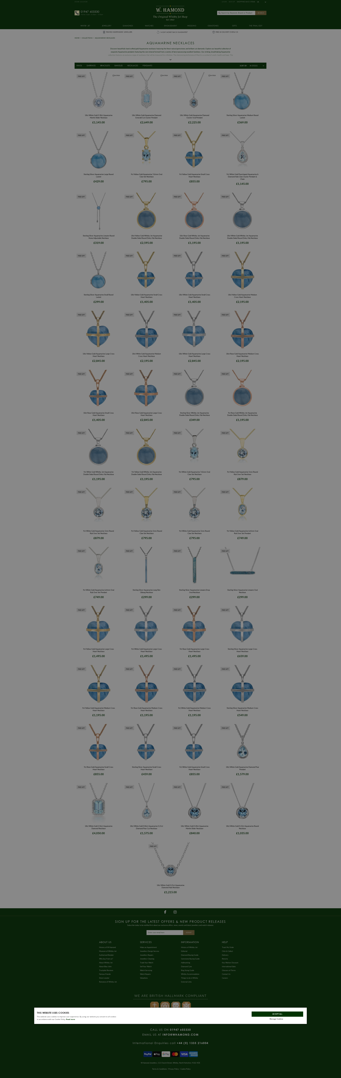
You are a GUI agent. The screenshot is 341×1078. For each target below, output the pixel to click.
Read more (70, 1019)
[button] (277, 1019)
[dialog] (170, 1016)
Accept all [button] (277, 1014)
